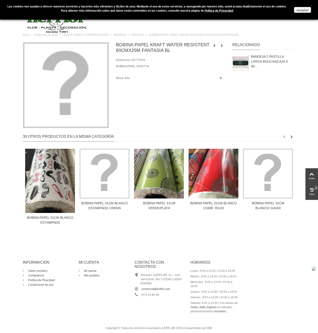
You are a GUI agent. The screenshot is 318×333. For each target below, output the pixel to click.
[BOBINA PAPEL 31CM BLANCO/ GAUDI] (268, 173)
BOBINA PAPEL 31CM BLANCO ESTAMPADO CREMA (104, 205)
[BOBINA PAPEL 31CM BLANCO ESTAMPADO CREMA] (104, 173)
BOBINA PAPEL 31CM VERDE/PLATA (159, 205)
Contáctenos (35, 275)
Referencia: (123, 60)
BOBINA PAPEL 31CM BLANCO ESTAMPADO (50, 220)
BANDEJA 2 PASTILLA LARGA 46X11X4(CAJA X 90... (269, 61)
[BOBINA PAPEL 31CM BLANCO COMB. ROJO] (213, 173)
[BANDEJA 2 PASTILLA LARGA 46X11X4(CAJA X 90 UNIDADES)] (240, 62)
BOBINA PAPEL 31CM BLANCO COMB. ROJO (213, 205)
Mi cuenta (89, 270)
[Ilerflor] (58, 19)
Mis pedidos (91, 275)
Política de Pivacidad (41, 280)
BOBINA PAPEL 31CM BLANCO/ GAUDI (268, 205)
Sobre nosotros (37, 270)
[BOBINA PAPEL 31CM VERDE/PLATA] (159, 173)
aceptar (302, 10)
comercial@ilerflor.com (155, 289)
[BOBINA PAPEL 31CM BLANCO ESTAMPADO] (50, 181)
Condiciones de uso (40, 284)
